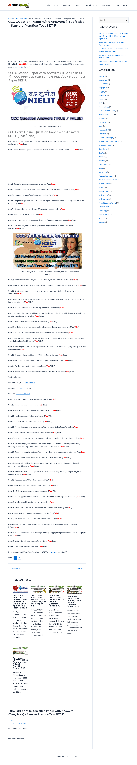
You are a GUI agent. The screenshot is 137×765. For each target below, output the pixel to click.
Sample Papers (104, 191)
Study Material (104, 207)
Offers (77, 5)
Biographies (103, 87)
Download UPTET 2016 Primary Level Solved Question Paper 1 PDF (74, 601)
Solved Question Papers (107, 203)
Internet (102, 161)
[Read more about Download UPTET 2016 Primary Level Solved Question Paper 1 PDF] (74, 589)
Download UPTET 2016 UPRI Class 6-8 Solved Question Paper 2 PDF (56, 601)
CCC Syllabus (30, 383)
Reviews (102, 187)
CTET (100, 103)
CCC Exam (18, 388)
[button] (71, 5)
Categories (66, 5)
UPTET (101, 218)
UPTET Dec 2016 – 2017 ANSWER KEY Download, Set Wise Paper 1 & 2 (38, 601)
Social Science (104, 199)
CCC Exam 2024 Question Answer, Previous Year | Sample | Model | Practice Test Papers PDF (113, 36)
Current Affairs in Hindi (107, 111)
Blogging (102, 91)
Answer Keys (103, 80)
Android (101, 76)
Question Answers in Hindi (108, 180)
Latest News (105, 5)
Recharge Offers (104, 184)
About (56, 5)
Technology (103, 210)
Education (102, 118)
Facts (100, 126)
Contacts (102, 99)
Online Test (103, 172)
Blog (49, 5)
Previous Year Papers (106, 176)
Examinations (103, 122)
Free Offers (103, 134)
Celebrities (103, 95)
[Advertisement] (47, 45)
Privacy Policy (120, 5)
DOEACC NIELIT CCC (21, 18)
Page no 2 (53, 552)
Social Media (103, 195)
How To (101, 153)
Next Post (81, 568)
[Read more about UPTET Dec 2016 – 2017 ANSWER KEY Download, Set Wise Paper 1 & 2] (38, 589)
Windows (102, 222)
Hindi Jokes (103, 149)
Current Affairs (104, 107)
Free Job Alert (90, 5)
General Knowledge (106, 138)
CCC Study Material (23, 394)
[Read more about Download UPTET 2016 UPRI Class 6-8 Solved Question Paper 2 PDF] (56, 589)
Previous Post (14, 568)
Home (10, 18)
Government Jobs (105, 145)
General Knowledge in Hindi (109, 141)
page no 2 (18, 67)
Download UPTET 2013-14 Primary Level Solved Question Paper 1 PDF (20, 663)
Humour (102, 157)
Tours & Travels (104, 214)
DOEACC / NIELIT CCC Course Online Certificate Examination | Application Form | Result (20, 602)
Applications (103, 84)
